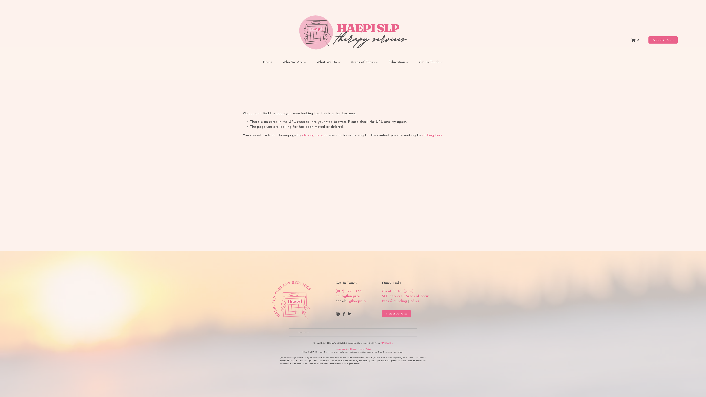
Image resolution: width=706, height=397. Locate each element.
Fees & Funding (394, 301)
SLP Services (392, 296)
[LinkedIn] (350, 314)
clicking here (312, 135)
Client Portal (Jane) (398, 291)
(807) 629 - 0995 (349, 291)
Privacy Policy (364, 349)
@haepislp (357, 301)
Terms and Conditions (345, 349)
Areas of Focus (417, 296)
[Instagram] (338, 314)
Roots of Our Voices (663, 40)
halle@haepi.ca (348, 296)
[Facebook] (344, 314)
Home (267, 62)
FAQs (414, 301)
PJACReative (387, 343)
